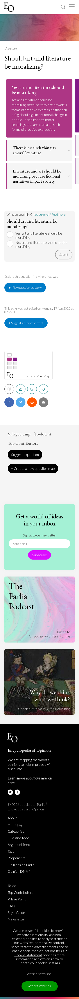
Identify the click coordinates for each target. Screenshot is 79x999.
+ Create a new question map (33, 468)
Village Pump (19, 434)
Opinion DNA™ (19, 871)
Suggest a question (25, 454)
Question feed (18, 838)
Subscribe (39, 555)
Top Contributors (23, 443)
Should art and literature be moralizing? (37, 62)
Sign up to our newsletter (39, 535)
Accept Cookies (39, 986)
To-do (12, 886)
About (12, 818)
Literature (10, 48)
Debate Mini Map (37, 376)
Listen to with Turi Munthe (49, 634)
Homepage (16, 824)
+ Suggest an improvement (26, 323)
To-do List (42, 434)
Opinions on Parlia (21, 865)
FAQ (11, 906)
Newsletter (16, 919)
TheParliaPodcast (21, 596)
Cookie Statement (28, 955)
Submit (63, 254)
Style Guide (16, 913)
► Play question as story (25, 287)
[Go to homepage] (9, 7)
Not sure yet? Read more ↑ (50, 214)
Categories (16, 831)
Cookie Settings (39, 974)
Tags (11, 851)
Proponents (16, 858)
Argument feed (19, 845)
